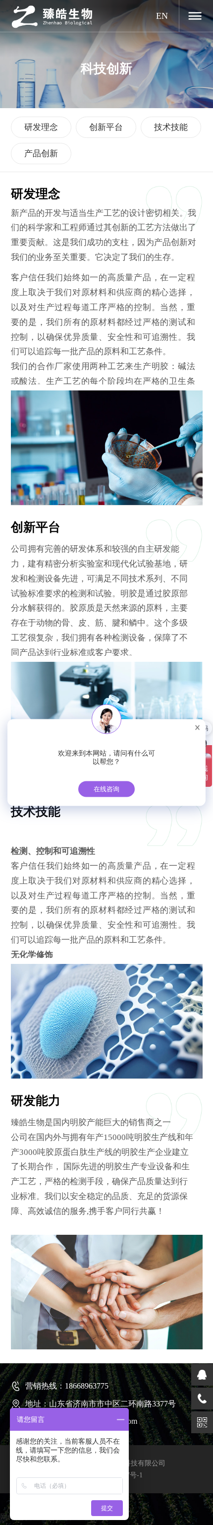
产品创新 (41, 153)
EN (162, 16)
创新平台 (106, 127)
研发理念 (41, 127)
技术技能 (171, 127)
